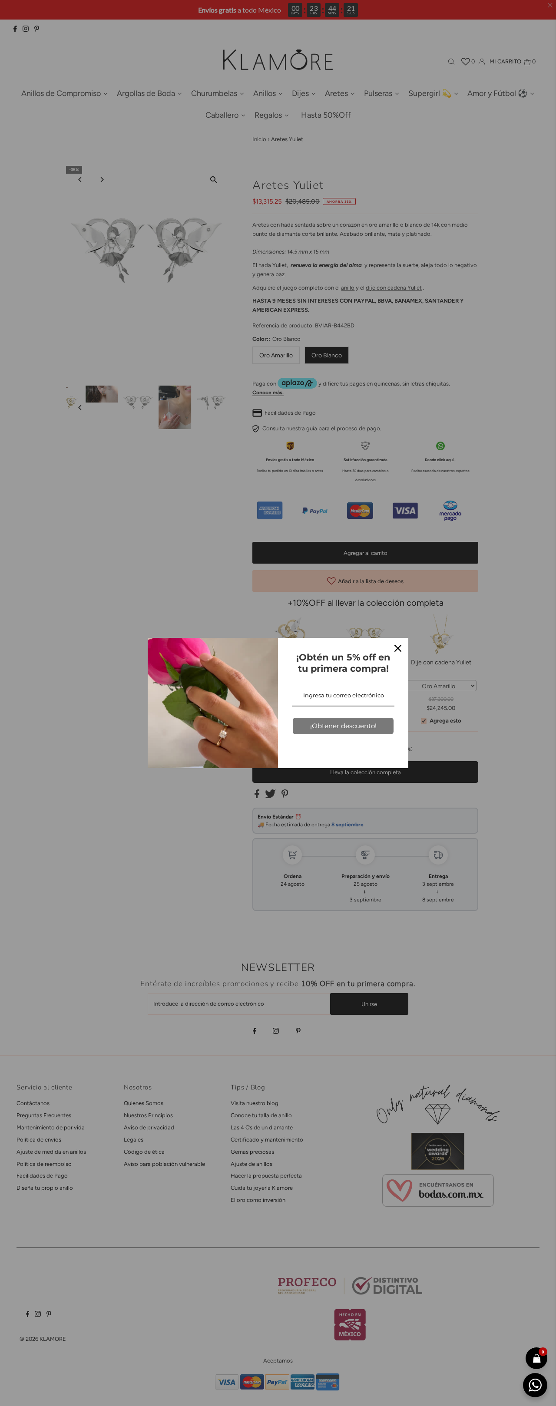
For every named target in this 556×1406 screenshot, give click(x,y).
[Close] (397, 648)
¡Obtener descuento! (343, 726)
